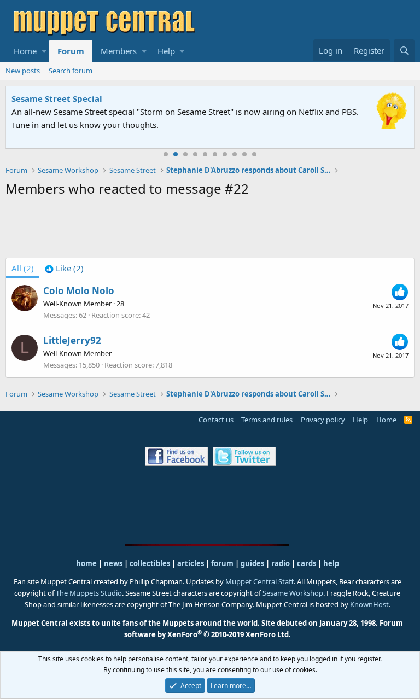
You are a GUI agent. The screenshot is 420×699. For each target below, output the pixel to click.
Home (25, 50)
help (331, 563)
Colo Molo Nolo (78, 290)
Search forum (70, 70)
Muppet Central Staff (259, 581)
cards (306, 563)
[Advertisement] (210, 229)
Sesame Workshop (292, 593)
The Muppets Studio (89, 593)
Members (119, 50)
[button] (44, 51)
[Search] (404, 50)
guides (252, 563)
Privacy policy (323, 419)
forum (222, 563)
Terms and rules (267, 419)
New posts (22, 70)
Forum (70, 50)
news (113, 563)
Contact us (216, 419)
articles (191, 563)
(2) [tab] (22, 268)
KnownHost (369, 604)
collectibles (150, 563)
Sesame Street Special (56, 98)
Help (166, 50)
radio (280, 563)
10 (254, 154)
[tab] (64, 268)
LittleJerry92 (72, 340)
